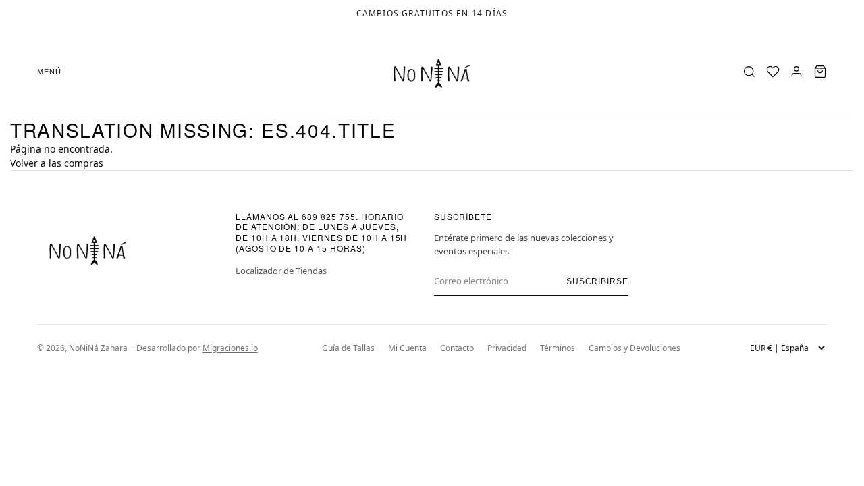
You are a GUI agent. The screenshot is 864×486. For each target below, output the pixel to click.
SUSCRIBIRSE (597, 281)
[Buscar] (749, 71)
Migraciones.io (230, 348)
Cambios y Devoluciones (634, 348)
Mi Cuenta (407, 348)
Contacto (457, 348)
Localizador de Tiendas (281, 271)
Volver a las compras (56, 163)
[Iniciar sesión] (796, 71)
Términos (557, 348)
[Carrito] (820, 71)
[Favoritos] (773, 71)
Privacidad (506, 348)
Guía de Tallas (348, 348)
